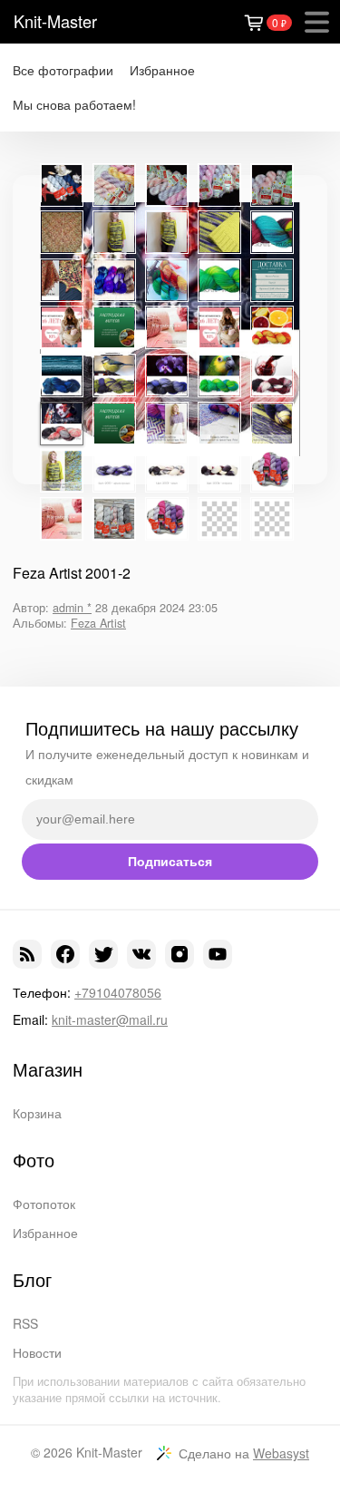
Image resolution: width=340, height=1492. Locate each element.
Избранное (162, 70)
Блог (32, 1280)
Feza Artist (98, 623)
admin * (72, 608)
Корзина (37, 1113)
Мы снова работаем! (74, 104)
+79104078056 (117, 992)
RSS (25, 1323)
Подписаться (170, 861)
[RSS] (27, 954)
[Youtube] (217, 954)
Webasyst (281, 1453)
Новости (37, 1352)
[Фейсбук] (65, 954)
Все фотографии (63, 70)
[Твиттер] (103, 954)
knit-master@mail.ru (110, 1019)
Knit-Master (55, 21)
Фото (33, 1160)
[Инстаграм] (179, 954)
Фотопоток (44, 1203)
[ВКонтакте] (141, 954)
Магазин (48, 1069)
